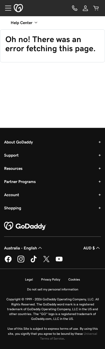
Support (11, 155)
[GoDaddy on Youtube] (59, 262)
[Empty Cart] (96, 8)
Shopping (12, 208)
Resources (13, 168)
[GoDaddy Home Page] (25, 226)
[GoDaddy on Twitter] (46, 262)
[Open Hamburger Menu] (6, 8)
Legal (29, 279)
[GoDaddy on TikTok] (34, 262)
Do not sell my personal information (52, 289)
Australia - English (20, 248)
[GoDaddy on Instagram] (21, 262)
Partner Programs (20, 181)
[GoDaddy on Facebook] (8, 262)
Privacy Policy (50, 279)
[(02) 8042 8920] (75, 8)
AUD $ (89, 248)
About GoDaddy (18, 142)
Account (11, 195)
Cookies (74, 279)
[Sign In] (85, 8)
